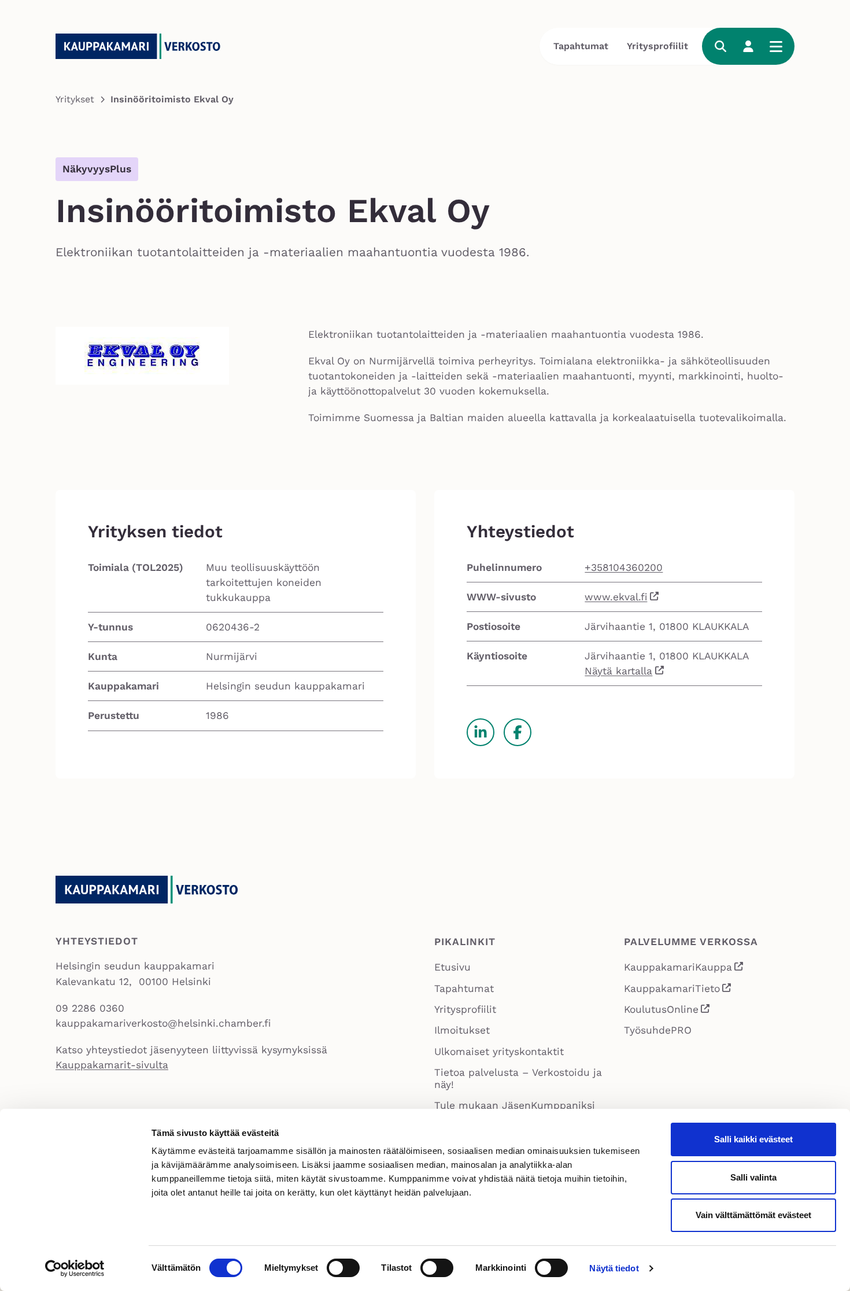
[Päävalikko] (776, 46)
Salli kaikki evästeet (753, 1139)
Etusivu (452, 967)
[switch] (343, 1268)
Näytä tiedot (613, 1268)
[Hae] (720, 46)
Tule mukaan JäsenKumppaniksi (514, 1105)
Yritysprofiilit (657, 45)
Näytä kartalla (618, 671)
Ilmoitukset (462, 1030)
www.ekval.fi (616, 597)
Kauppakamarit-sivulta (112, 1065)
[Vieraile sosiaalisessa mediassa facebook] (517, 732)
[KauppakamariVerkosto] (142, 46)
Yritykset (75, 99)
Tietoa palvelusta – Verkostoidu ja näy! (518, 1078)
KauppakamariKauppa (684, 968)
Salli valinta (753, 1177)
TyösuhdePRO (658, 1030)
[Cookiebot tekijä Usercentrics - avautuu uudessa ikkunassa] (74, 1268)
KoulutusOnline (667, 1011)
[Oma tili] (748, 46)
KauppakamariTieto (678, 989)
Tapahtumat (580, 45)
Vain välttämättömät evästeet (753, 1215)
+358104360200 (624, 567)
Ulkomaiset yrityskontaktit (499, 1051)
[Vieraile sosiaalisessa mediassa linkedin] (480, 732)
